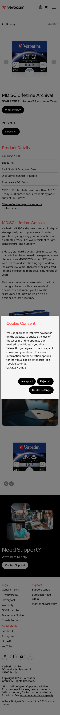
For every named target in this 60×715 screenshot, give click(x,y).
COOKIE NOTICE (16, 367)
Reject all (45, 381)
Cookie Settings (41, 390)
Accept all (26, 381)
